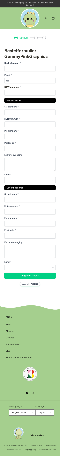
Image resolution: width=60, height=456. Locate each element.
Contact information (47, 450)
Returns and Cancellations (19, 357)
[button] (6, 18)
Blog (8, 351)
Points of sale (12, 344)
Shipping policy (29, 450)
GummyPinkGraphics (19, 445)
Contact (10, 337)
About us (10, 331)
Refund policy (36, 445)
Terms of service (14, 450)
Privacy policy (50, 445)
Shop (8, 324)
